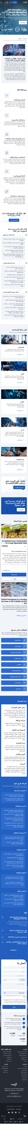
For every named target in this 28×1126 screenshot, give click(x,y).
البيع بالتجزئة (24, 1077)
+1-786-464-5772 (14, 1093)
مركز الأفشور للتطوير (23, 1055)
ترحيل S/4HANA (24, 1059)
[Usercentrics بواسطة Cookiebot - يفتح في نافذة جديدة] (8, 546)
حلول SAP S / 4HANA (6, 1049)
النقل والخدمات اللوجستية (22, 1068)
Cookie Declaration (11, 1109)
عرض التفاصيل (6, 570)
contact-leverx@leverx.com (14, 1096)
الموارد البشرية (8, 1061)
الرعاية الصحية (24, 1079)
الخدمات (25, 1049)
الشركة (6, 1064)
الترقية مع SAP (24, 1057)
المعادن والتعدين (24, 1075)
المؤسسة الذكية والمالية (7, 1051)
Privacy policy (18, 1109)
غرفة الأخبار (6, 1070)
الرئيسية (25, 38)
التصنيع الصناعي (24, 1074)
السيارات (25, 1066)
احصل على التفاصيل (19, 487)
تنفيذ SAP (25, 1061)
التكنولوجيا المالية (24, 1072)
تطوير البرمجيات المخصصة (22, 1051)
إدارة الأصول (9, 1057)
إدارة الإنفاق (9, 1059)
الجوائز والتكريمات (4, 1068)
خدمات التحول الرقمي (23, 1053)
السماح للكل (14, 574)
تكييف (14, 578)
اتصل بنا (14, 2)
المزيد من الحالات (20, 615)
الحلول (20, 38)
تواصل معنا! (21, 509)
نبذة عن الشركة (5, 1066)
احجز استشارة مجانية (14, 220)
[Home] (25, 2)
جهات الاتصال (5, 1072)
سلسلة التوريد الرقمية (7, 1055)
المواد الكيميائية (24, 1070)
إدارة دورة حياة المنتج (7, 1053)
